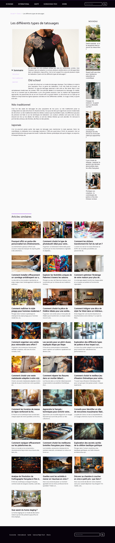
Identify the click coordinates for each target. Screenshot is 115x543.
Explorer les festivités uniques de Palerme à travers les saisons (57, 276)
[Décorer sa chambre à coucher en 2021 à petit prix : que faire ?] (88, 465)
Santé (36, 4)
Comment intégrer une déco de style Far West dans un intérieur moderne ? (88, 310)
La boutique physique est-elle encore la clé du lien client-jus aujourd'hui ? (93, 133)
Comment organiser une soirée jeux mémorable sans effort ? (25, 343)
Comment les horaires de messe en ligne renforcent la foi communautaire (26, 411)
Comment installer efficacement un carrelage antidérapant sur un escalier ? (26, 277)
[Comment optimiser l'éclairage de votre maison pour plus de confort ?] (88, 263)
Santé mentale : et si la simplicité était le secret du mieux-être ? (93, 46)
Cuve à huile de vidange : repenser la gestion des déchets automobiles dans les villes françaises (93, 164)
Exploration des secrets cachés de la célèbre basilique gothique (88, 444)
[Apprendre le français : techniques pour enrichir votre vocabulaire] (57, 398)
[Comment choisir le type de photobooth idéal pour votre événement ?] (57, 230)
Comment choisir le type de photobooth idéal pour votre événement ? (55, 243)
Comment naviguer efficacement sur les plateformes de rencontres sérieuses (26, 445)
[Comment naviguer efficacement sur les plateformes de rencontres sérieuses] (26, 431)
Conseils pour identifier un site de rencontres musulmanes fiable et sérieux (88, 411)
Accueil (13, 14)
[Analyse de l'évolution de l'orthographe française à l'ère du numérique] (26, 465)
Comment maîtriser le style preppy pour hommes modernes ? (26, 309)
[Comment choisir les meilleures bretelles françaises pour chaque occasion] (57, 431)
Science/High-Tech (50, 4)
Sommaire (18, 70)
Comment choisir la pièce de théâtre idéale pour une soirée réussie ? (56, 310)
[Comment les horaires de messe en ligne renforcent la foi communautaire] (26, 398)
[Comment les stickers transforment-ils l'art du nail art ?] (88, 230)
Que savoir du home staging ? (24, 510)
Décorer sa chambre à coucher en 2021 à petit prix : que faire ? (87, 477)
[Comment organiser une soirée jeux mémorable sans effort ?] (26, 330)
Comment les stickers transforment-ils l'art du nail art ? (88, 242)
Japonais (15, 82)
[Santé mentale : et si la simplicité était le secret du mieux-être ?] (93, 33)
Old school (15, 74)
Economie (9, 4)
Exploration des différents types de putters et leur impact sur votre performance (88, 344)
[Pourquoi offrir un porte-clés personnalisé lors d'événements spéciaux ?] (26, 230)
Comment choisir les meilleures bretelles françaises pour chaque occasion (57, 445)
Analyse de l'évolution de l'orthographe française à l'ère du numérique (26, 478)
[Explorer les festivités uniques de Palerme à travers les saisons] (57, 263)
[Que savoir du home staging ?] (26, 498)
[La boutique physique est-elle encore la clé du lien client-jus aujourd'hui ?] (93, 119)
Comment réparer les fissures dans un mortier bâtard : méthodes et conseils (56, 378)
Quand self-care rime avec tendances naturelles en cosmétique (93, 75)
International (23, 4)
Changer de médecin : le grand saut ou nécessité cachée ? (92, 103)
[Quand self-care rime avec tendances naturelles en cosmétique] (93, 62)
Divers (64, 4)
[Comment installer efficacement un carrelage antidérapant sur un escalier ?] (26, 263)
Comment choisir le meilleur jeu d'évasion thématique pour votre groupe (88, 378)
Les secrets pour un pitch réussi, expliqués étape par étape (57, 343)
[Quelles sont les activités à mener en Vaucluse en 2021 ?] (57, 465)
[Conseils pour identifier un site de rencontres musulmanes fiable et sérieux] (88, 398)
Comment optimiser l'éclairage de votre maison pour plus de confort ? (87, 277)
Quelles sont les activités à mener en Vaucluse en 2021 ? (55, 477)
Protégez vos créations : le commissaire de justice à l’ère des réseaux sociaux (92, 195)
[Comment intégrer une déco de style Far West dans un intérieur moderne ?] (88, 297)
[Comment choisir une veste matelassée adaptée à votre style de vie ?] (26, 364)
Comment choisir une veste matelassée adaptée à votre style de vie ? (26, 378)
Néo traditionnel (17, 78)
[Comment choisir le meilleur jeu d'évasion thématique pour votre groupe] (88, 364)
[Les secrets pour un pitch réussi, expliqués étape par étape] (57, 330)
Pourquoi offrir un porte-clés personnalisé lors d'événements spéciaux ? (25, 243)
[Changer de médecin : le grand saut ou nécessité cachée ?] (93, 90)
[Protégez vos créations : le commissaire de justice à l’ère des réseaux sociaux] (93, 181)
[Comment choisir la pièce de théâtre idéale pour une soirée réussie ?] (57, 297)
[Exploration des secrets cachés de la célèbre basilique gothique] (88, 431)
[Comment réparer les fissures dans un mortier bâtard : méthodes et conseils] (57, 364)
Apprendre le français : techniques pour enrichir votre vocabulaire (56, 411)
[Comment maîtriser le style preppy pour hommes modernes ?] (26, 297)
